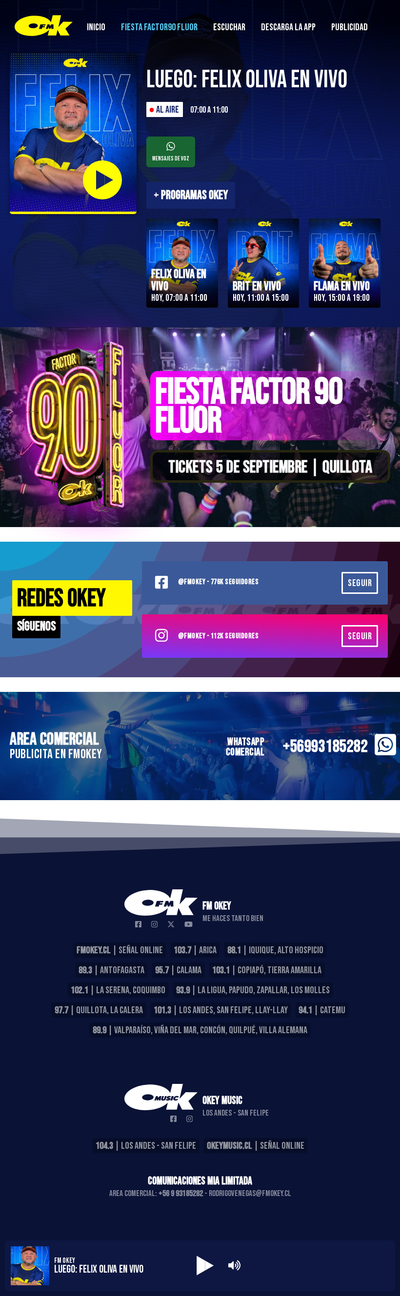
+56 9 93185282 (181, 1193)
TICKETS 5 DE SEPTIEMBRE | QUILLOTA (270, 467)
